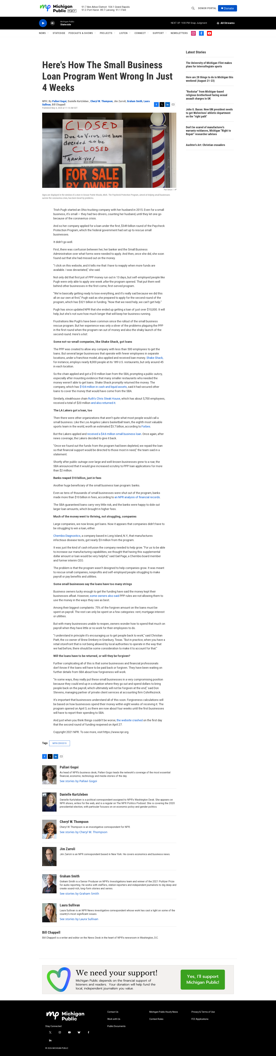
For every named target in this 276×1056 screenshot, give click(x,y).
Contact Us (112, 1012)
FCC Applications (200, 1019)
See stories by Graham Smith (79, 893)
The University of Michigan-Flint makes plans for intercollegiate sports (209, 64)
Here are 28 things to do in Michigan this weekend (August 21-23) (209, 79)
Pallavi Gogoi (59, 101)
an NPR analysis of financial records (137, 497)
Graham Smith (134, 101)
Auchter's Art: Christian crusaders (205, 145)
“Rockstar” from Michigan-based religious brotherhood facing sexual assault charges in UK (206, 95)
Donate (229, 8)
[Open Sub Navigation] (48, 33)
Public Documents (116, 1026)
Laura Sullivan (70, 905)
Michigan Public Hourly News (163, 1012)
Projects (106, 33)
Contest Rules (156, 1019)
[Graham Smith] (49, 883)
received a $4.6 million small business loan (114, 434)
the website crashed (130, 720)
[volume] (52, 23)
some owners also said (105, 595)
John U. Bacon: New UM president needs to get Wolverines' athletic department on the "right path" (209, 113)
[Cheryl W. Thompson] (49, 829)
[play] (43, 23)
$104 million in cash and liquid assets (103, 386)
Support (158, 33)
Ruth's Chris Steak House (104, 398)
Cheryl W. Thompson (101, 101)
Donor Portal (207, 8)
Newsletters (179, 33)
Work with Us (113, 1019)
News (42, 33)
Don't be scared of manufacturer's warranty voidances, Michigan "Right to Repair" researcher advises (208, 131)
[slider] (57, 23)
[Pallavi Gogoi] (49, 774)
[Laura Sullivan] (49, 912)
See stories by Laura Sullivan (79, 919)
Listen (123, 33)
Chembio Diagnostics (66, 535)
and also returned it (103, 403)
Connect (140, 33)
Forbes (146, 426)
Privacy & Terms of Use (203, 1012)
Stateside (59, 33)
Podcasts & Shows (81, 33)
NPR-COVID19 (60, 743)
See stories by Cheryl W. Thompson (83, 832)
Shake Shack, (154, 357)
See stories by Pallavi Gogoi (78, 781)
